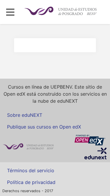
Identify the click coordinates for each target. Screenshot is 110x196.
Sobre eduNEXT (24, 115)
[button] (10, 11)
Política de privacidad (31, 182)
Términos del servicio (30, 170)
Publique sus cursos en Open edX (44, 127)
